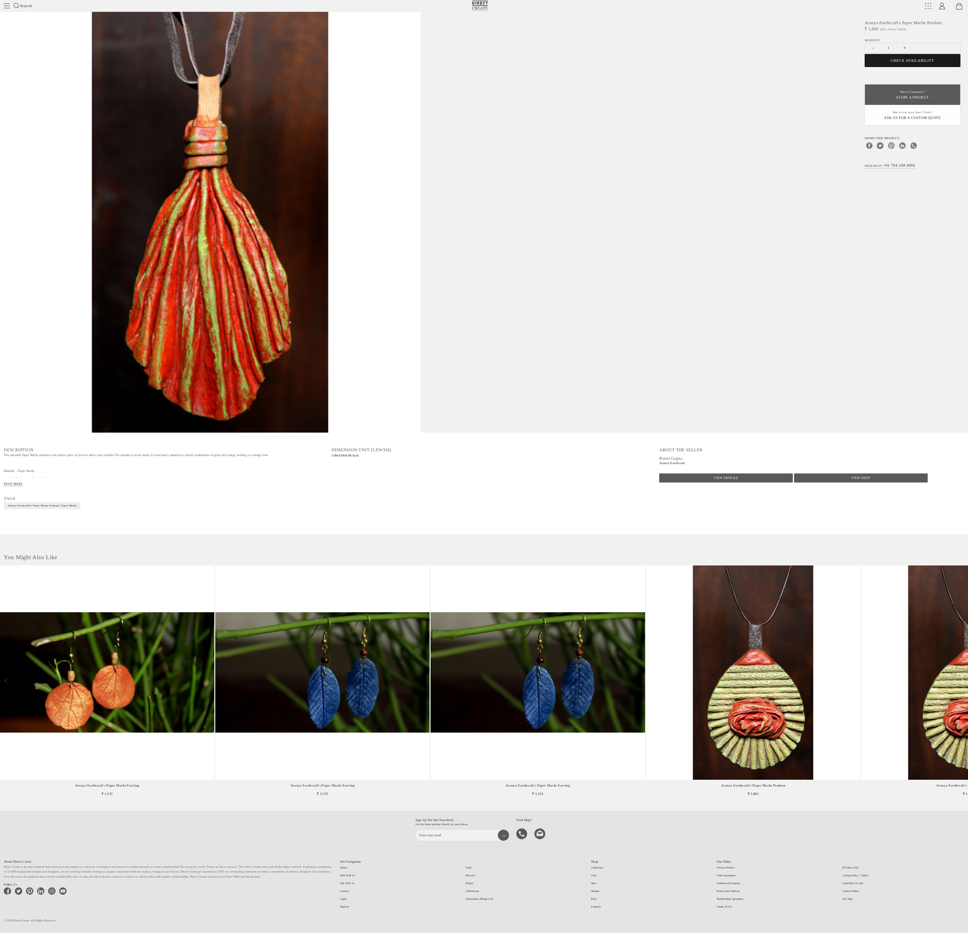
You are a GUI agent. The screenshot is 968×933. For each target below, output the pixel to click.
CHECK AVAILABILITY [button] (913, 60)
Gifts (594, 875)
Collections (597, 867)
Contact (344, 891)
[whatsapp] (913, 145)
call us (522, 833)
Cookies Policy (850, 891)
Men (593, 883)
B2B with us (347, 875)
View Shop (860, 477)
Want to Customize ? (912, 95)
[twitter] (880, 145)
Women (595, 891)
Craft (468, 867)
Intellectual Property (728, 883)
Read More (13, 483)
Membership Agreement (730, 898)
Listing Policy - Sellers (855, 875)
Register (344, 906)
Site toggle (7, 5)
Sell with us (347, 883)
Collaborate (472, 891)
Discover (470, 875)
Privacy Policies (726, 867)
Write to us (540, 833)
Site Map (847, 898)
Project (469, 883)
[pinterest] (891, 145)
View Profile (726, 477)
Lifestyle (596, 906)
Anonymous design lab (479, 898)
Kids (594, 898)
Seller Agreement (726, 875)
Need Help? (890, 165)
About (343, 867)
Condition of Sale (852, 883)
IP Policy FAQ (850, 867)
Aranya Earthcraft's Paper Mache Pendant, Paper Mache (42, 505)
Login (343, 898)
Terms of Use (724, 906)
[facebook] (869, 145)
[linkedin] (902, 145)
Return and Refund (728, 891)
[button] (962, 680)
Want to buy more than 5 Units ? (912, 115)
